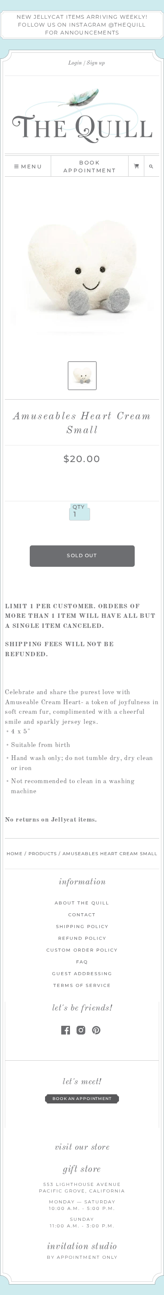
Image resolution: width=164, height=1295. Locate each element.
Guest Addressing (82, 973)
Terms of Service (82, 985)
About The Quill (82, 903)
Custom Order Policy (82, 950)
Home (15, 853)
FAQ (82, 962)
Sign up (96, 63)
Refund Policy (82, 938)
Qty (79, 507)
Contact (82, 915)
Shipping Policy (82, 926)
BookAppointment (89, 166)
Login (75, 63)
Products (42, 853)
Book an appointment (82, 1098)
